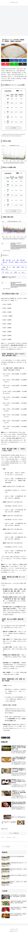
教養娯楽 (16, 262)
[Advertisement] (14, 21)
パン (19, 272)
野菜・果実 (8, 260)
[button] (22, 64)
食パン (23, 272)
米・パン (4, 737)
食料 (9, 737)
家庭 (17, 260)
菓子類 (22, 267)
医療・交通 (5, 262)
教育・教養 (11, 262)
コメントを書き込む (14, 833)
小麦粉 (15, 272)
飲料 (7, 269)
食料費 (4, 267)
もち (11, 272)
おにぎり (7, 272)
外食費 (13, 267)
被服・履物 (22, 260)
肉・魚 (13, 260)
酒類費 (18, 267)
